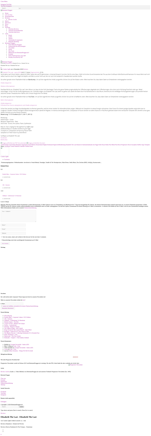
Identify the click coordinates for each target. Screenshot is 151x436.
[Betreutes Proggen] (6, 10)
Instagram (3, 395)
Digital (45, 144)
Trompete (147, 144)
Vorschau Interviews (14, 32)
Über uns (3, 378)
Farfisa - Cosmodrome (10, 325)
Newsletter (11, 48)
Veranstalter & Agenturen (15, 40)
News (6, 24)
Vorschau (7, 27)
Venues (10, 38)
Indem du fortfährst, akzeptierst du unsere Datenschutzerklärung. (20, 306)
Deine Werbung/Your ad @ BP (17, 55)
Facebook (4, 138)
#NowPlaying (8, 315)
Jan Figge (95, 144)
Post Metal (112, 144)
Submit (21, 406)
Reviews (7, 18)
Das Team (11, 51)
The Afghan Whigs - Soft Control (13, 328)
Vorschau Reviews (13, 29)
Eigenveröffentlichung (59, 144)
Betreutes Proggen (10, 43)
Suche (10, 49)
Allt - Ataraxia (6, 185)
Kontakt (10, 54)
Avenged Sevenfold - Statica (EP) (19, 344)
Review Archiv (12, 19)
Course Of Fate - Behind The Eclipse (14, 323)
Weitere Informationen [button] (8, 86)
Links (6, 33)
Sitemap (3, 384)
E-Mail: (3, 303)
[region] (75, 270)
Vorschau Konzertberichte (15, 30)
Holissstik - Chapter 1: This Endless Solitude (16, 337)
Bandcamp (4, 140)
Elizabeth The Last (71, 144)
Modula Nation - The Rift (11, 322)
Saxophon (134, 144)
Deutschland (39, 144)
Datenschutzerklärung (30, 208)
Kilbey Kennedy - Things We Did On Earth (21, 351)
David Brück (31, 144)
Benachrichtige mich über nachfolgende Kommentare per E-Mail (20, 240)
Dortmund (50, 144)
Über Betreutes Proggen (15, 44)
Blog (6, 26)
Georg (6, 349)
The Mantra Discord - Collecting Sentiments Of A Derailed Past (21, 333)
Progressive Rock (126, 144)
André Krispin (5, 144)
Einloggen (3, 401)
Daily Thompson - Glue (10, 334)
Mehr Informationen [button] (7, 100)
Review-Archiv (5, 371)
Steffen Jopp (140, 144)
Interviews (8, 22)
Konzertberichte (9, 16)
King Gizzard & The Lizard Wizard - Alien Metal (17, 330)
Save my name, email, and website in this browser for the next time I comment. (24, 237)
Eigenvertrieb (35, 72)
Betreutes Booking (13, 41)
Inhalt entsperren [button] (6, 83)
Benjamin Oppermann (22, 144)
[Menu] (1, 60)
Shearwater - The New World (12, 336)
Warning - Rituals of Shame (11, 326)
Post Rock (118, 144)
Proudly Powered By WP (15, 57)
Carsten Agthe (7, 69)
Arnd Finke (12, 144)
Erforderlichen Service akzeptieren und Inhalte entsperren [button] (19, 105)
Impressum (4, 381)
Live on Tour (8, 15)
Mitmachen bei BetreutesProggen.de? (18, 52)
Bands (10, 35)
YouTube (3, 393)
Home (6, 13)
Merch (7, 21)
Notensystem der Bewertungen (17, 46)
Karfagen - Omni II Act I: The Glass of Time (16, 331)
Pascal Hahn (105, 144)
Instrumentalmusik (87, 144)
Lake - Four (17, 346)
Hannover (79, 144)
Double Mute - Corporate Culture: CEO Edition (14, 174)
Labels (10, 37)
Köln (100, 144)
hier (24, 300)
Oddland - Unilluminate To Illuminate (11, 195)
